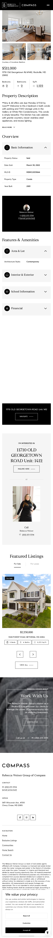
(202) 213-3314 (28, 215)
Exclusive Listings (9, 840)
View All (39, 51)
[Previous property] (20, 654)
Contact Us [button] (7, 855)
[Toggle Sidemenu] (48, 5)
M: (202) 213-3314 (40, 738)
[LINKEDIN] (33, 817)
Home (4, 835)
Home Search (7, 850)
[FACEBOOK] (20, 817)
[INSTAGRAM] (26, 817)
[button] (35, 722)
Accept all (26, 930)
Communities (7, 845)
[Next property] (33, 654)
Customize (26, 923)
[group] (26, 611)
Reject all (26, 916)
